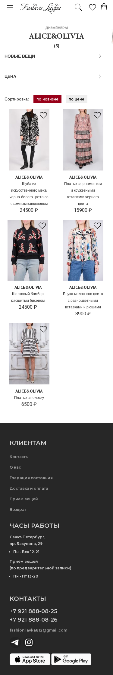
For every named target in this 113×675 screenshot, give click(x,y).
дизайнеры (56, 28)
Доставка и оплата (29, 488)
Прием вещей (24, 499)
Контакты (19, 456)
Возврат (18, 509)
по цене (76, 99)
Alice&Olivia (28, 177)
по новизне (47, 99)
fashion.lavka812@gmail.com (38, 630)
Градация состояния (31, 478)
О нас (15, 467)
